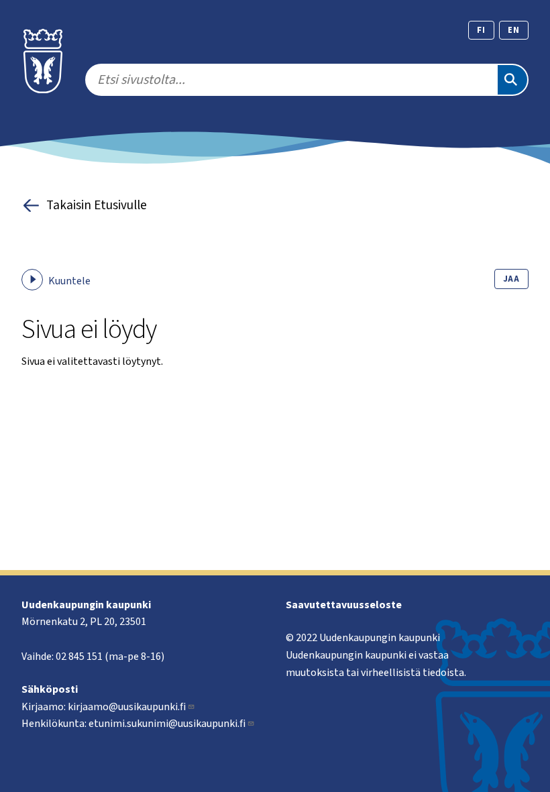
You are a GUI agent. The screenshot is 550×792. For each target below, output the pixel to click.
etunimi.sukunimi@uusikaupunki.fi (167, 723)
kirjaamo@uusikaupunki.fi (127, 706)
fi (481, 30)
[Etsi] (512, 80)
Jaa (511, 279)
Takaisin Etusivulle (96, 205)
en (514, 30)
